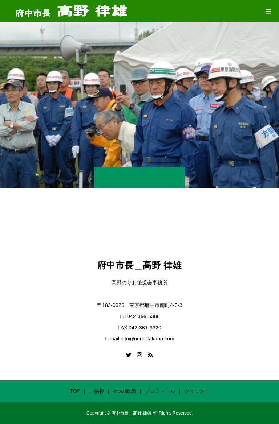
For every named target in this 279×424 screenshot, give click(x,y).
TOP (75, 391)
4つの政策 (124, 391)
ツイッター (197, 391)
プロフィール (160, 391)
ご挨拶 (96, 391)
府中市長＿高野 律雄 (139, 265)
